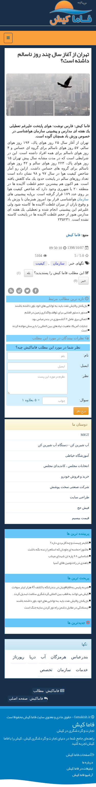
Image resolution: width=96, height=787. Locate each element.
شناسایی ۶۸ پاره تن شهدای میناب (68, 556)
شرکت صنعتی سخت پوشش (69, 487)
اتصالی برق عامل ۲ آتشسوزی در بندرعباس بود (59, 319)
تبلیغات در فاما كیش (80, 769)
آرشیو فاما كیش (82, 775)
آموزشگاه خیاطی (77, 455)
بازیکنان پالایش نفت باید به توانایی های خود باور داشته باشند (51, 306)
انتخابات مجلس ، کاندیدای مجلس (66, 466)
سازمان (83, 199)
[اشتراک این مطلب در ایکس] (27, 290)
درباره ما (87, 762)
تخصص (46, 670)
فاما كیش (73, 235)
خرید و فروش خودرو (75, 476)
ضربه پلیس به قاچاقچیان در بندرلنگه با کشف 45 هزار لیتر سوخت (50, 587)
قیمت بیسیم (80, 518)
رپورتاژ (18, 657)
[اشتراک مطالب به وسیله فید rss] (11, 290)
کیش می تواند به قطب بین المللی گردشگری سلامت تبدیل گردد (51, 594)
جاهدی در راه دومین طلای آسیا (71, 563)
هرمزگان (58, 657)
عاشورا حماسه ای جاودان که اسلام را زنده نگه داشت (58, 549)
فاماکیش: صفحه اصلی (26, 698)
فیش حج (83, 508)
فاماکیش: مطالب (46, 691)
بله (28, 273)
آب (43, 657)
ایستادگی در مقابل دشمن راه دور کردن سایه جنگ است (56, 608)
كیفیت (40, 263)
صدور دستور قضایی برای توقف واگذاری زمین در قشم (56, 312)
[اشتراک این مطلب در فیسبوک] (35, 290)
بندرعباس (79, 657)
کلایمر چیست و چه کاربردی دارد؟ (69, 543)
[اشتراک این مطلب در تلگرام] (19, 290)
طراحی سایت (79, 497)
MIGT (85, 435)
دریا (32, 657)
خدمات (82, 670)
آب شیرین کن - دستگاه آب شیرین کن (63, 445)
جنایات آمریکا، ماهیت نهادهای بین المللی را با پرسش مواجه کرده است (50, 328)
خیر (83, 281)
